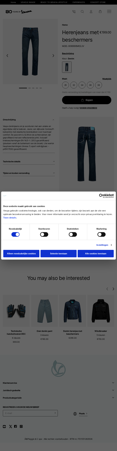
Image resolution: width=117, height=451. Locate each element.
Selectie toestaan (58, 253)
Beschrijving (68, 53)
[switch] (44, 234)
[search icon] (82, 11)
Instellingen (102, 245)
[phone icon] (74, 11)
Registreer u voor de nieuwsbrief (21, 407)
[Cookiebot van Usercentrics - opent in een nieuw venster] (101, 196)
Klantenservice (10, 383)
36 (90, 85)
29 (65, 85)
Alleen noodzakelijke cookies (21, 253)
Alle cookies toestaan (95, 253)
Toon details (9, 217)
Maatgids (106, 78)
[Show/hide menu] (109, 12)
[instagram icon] (22, 427)
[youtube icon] (6, 427)
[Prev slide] (7, 55)
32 (74, 85)
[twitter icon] (11, 427)
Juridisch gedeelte (11, 390)
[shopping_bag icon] (100, 11)
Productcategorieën (12, 398)
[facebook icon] (17, 427)
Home (65, 25)
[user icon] (91, 11)
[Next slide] (54, 55)
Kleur (64, 58)
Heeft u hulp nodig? (79, 108)
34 (82, 85)
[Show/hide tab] (53, 119)
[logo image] (19, 12)
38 (98, 85)
